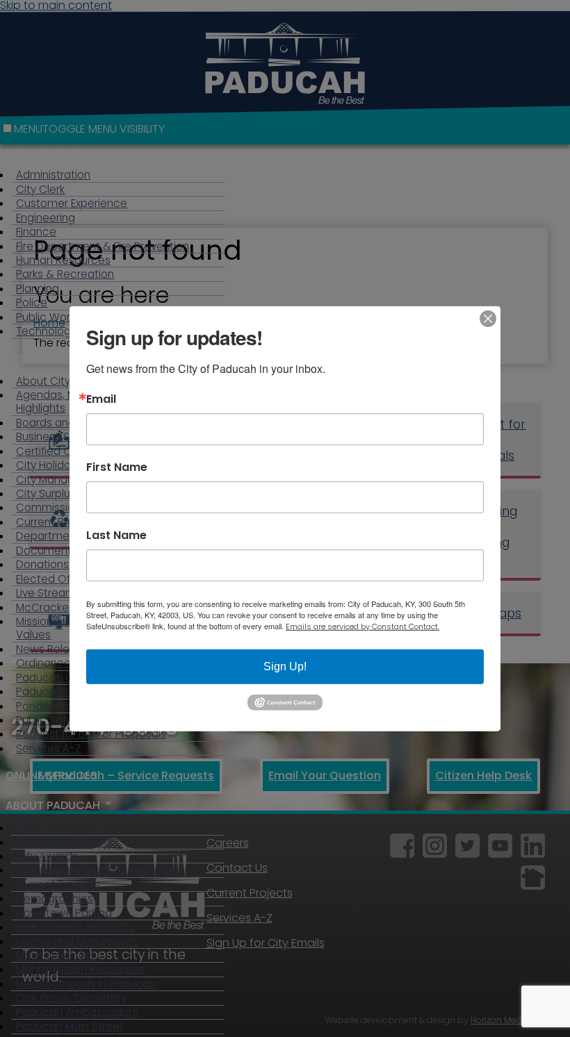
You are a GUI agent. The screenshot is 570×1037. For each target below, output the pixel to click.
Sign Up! (285, 666)
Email (101, 398)
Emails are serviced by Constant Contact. (362, 625)
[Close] (488, 318)
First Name (116, 466)
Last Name (116, 534)
